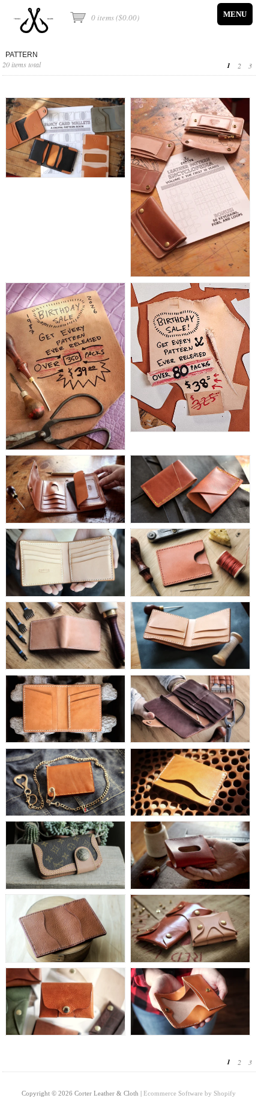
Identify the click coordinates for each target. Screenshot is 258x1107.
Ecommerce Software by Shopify (189, 1093)
